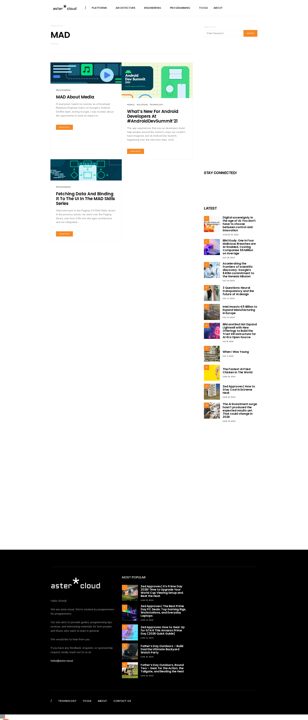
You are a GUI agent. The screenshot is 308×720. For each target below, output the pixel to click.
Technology (156, 104)
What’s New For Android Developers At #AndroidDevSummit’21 (152, 116)
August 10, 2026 (230, 234)
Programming (180, 8)
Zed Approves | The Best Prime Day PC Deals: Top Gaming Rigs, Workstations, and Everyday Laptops (163, 611)
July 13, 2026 (229, 317)
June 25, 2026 (147, 600)
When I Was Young (236, 352)
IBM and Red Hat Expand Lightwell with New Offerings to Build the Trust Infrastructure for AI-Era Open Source (240, 330)
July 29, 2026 (229, 257)
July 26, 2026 (229, 280)
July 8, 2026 (228, 341)
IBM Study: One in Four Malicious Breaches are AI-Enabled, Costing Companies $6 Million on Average (239, 246)
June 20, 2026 (147, 657)
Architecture (125, 8)
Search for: (210, 27)
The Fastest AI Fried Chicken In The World (237, 370)
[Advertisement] (230, 105)
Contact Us (122, 701)
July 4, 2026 (228, 356)
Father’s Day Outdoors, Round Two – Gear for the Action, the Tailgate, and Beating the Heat (162, 668)
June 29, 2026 (229, 376)
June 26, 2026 (229, 421)
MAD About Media (75, 97)
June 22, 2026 (147, 638)
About (218, 8)
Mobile (130, 104)
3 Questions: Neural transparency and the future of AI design (238, 291)
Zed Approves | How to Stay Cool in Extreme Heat (239, 389)
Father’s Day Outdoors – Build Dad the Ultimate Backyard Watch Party (162, 649)
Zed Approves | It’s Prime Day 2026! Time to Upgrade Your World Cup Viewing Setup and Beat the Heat (162, 591)
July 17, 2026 (229, 298)
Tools (203, 8)
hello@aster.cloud (62, 661)
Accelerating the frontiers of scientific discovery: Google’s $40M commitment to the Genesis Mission (238, 269)
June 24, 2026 (147, 620)
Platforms (99, 8)
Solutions (142, 104)
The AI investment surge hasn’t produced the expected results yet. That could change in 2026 (240, 410)
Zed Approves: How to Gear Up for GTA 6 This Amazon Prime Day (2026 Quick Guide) (162, 630)
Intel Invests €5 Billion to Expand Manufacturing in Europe (240, 310)
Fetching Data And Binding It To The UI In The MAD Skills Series (85, 198)
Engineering (152, 8)
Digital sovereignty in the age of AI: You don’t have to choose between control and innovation (239, 223)
